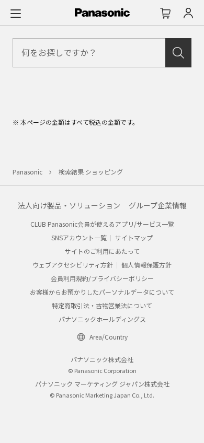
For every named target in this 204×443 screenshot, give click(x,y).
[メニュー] (15, 13)
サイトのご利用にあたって (102, 251)
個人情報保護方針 (146, 264)
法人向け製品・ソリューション (69, 205)
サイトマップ (134, 237)
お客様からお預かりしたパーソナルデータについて (102, 291)
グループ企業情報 (158, 205)
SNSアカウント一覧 (79, 237)
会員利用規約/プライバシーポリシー (102, 278)
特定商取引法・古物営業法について (102, 305)
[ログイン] (188, 13)
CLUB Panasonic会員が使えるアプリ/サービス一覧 (102, 223)
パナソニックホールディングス (102, 318)
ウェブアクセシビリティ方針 (72, 264)
